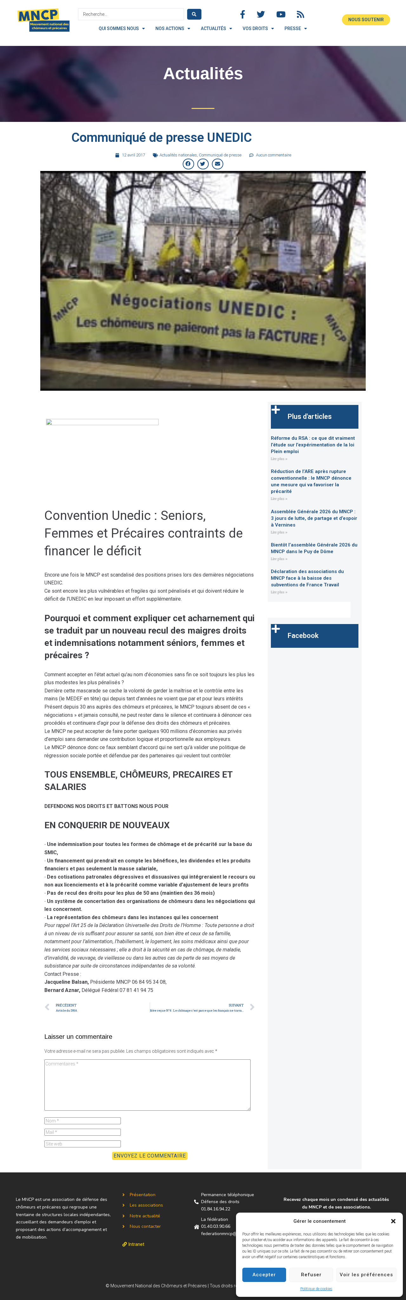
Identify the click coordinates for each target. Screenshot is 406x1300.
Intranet (136, 1244)
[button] (393, 1221)
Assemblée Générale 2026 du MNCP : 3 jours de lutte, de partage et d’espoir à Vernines (314, 518)
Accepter (264, 1275)
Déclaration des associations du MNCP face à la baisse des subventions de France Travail (307, 578)
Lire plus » (279, 459)
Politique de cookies (316, 1289)
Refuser (311, 1275)
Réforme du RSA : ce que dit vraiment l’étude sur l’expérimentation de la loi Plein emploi (313, 444)
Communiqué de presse (220, 155)
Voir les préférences (366, 1275)
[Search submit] (194, 14)
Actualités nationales (178, 155)
